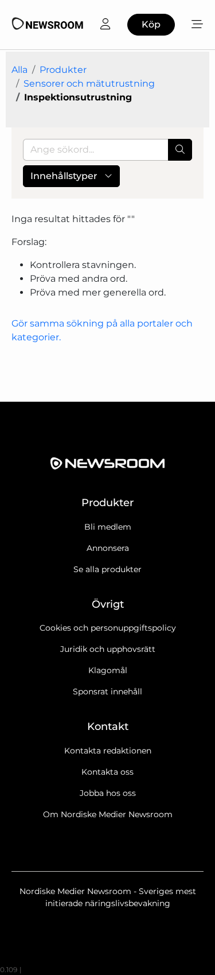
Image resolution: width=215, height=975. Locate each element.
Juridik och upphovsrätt (107, 649)
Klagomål (107, 670)
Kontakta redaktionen (107, 750)
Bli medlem (107, 527)
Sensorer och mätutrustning (89, 83)
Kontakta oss (107, 772)
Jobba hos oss (108, 793)
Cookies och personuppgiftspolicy (108, 628)
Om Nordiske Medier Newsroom (108, 814)
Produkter (63, 69)
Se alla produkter (107, 569)
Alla (19, 69)
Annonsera (108, 548)
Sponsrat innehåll (107, 691)
